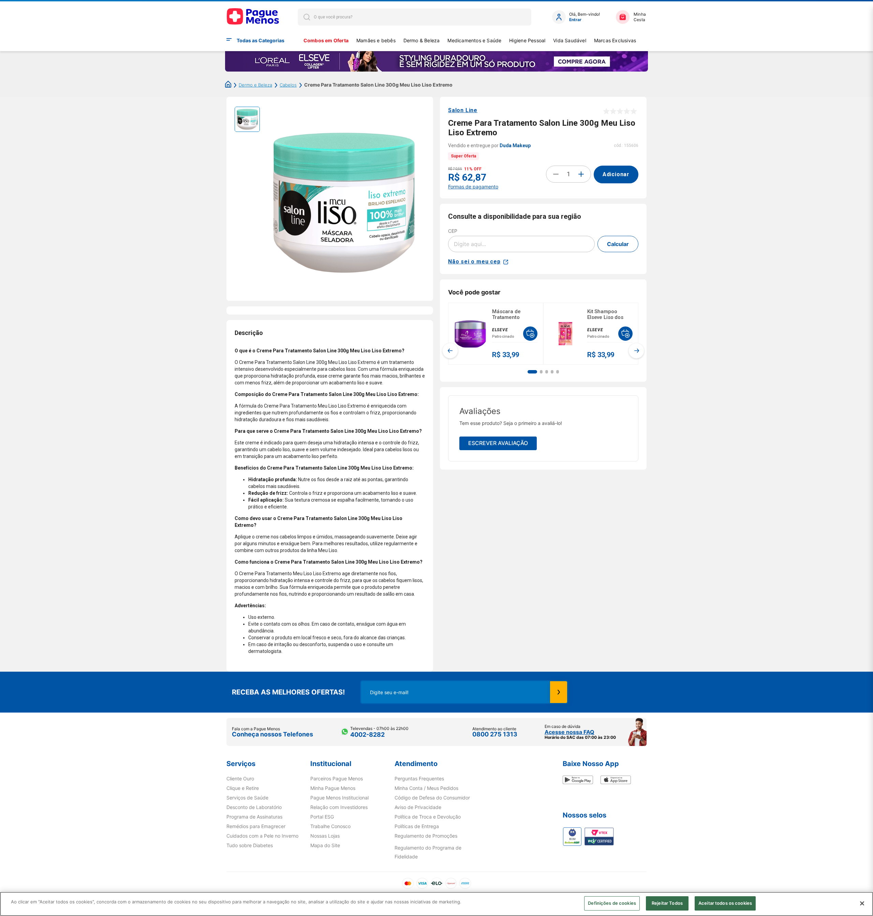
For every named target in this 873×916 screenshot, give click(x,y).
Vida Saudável (569, 40)
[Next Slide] (636, 350)
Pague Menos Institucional (339, 797)
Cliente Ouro (240, 778)
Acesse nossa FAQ (569, 732)
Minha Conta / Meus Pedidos (426, 788)
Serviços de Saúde (247, 797)
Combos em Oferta (326, 40)
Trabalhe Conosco (330, 826)
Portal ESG (322, 817)
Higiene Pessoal (527, 40)
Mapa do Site (325, 845)
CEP (452, 231)
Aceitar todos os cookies (725, 903)
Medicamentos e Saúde (474, 40)
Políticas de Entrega (417, 826)
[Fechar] (862, 903)
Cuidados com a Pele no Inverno (262, 836)
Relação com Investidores (339, 807)
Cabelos (288, 85)
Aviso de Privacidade (418, 807)
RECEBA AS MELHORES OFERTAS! (288, 692)
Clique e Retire (242, 788)
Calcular (618, 244)
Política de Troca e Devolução (428, 817)
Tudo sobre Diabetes (249, 845)
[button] (532, 371)
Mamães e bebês (376, 40)
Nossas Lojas (325, 836)
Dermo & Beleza (421, 40)
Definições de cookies (612, 903)
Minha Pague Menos (332, 788)
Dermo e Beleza (255, 85)
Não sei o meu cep (474, 261)
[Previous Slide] (450, 350)
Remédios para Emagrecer (255, 826)
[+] (581, 174)
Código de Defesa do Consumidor (432, 797)
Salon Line (462, 110)
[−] (556, 174)
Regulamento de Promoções (426, 836)
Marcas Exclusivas (615, 40)
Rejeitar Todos (667, 903)
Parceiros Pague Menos (336, 778)
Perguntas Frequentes (419, 778)
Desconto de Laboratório (254, 807)
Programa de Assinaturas (254, 817)
